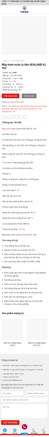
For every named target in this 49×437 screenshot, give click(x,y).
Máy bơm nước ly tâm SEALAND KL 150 (25, 109)
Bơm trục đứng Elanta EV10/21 (37, 344)
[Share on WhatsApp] (4, 117)
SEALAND (25, 234)
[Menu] (3, 9)
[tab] (24, 122)
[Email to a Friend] (17, 117)
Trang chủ (5, 60)
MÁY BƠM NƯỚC (18, 60)
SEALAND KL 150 (8, 111)
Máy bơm (6, 128)
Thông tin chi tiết (12, 122)
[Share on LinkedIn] (25, 117)
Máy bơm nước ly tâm (20, 106)
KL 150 (8, 106)
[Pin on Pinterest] (21, 117)
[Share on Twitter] (13, 117)
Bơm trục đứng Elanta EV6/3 (13, 344)
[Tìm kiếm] (46, 9)
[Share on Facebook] (8, 117)
